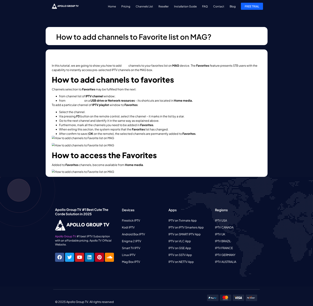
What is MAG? (163, 70)
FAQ (205, 6)
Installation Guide (185, 6)
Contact (218, 6)
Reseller (163, 6)
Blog (233, 6)
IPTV (125, 65)
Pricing (125, 6)
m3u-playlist (75, 100)
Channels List (144, 6)
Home (112, 6)
